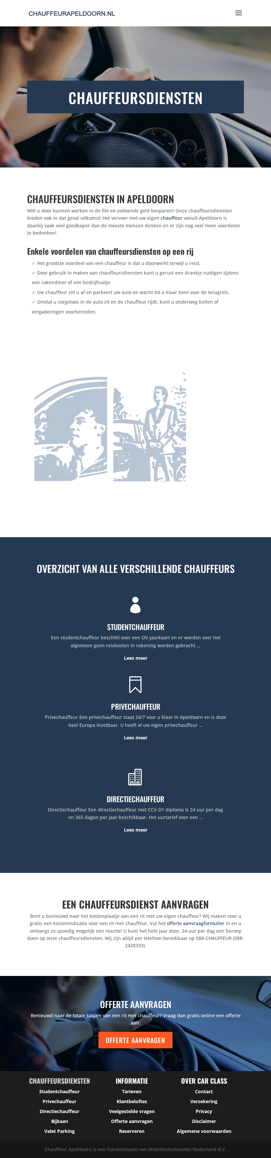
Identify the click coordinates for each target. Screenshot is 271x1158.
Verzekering (203, 1101)
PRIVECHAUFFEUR (135, 706)
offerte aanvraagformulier (195, 923)
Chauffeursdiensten (59, 1081)
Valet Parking (59, 1131)
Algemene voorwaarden (204, 1131)
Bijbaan (59, 1121)
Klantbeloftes (132, 1101)
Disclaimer (204, 1121)
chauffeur (171, 218)
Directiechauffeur (59, 1111)
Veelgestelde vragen (132, 1111)
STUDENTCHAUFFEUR (135, 626)
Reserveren (131, 1131)
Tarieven (131, 1091)
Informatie (132, 1081)
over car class (204, 1081)
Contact (204, 1091)
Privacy (204, 1111)
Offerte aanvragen (135, 1040)
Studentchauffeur (59, 1091)
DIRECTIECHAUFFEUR (135, 799)
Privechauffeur (59, 1101)
